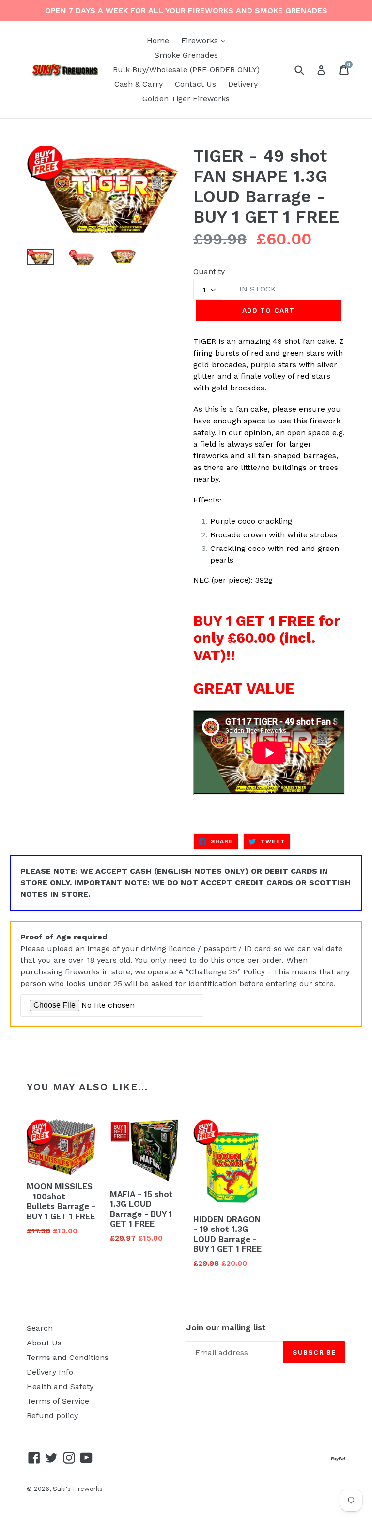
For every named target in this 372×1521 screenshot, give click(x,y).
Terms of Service (58, 1401)
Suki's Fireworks (78, 1488)
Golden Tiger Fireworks (186, 98)
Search (40, 1328)
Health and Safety (60, 1386)
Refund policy (52, 1415)
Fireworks (205, 40)
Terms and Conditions (67, 1357)
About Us (44, 1342)
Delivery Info (50, 1371)
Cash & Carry (138, 84)
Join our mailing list (226, 1327)
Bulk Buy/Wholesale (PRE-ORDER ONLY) (186, 69)
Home (158, 40)
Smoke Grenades (186, 55)
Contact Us (195, 84)
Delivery (243, 84)
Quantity (209, 271)
